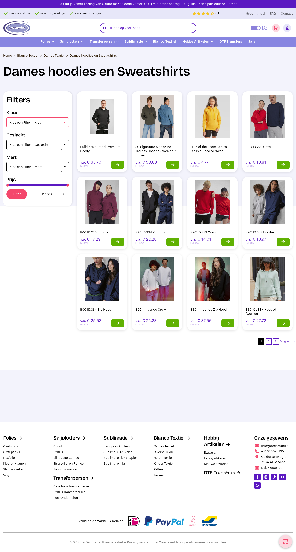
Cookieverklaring (172, 542)
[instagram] (266, 477)
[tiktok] (274, 477)
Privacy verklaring (141, 542)
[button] (275, 28)
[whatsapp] (257, 485)
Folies (10, 438)
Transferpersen (70, 478)
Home (7, 55)
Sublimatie (115, 438)
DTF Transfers (219, 472)
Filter (17, 194)
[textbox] (38, 123)
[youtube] (282, 477)
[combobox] (37, 122)
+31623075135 (272, 451)
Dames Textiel (54, 55)
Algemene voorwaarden (207, 542)
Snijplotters (66, 438)
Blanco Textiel (27, 55)
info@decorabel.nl (275, 446)
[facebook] (257, 477)
